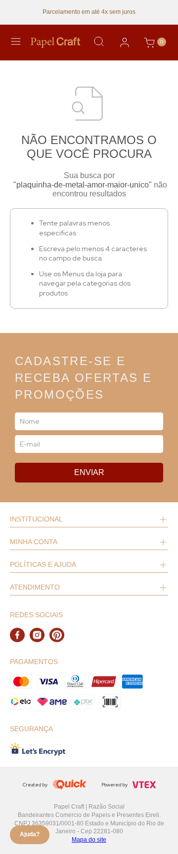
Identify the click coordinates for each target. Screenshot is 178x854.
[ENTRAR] (124, 42)
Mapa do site (89, 839)
